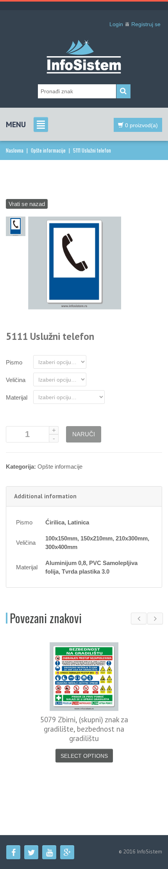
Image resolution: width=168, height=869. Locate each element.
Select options (84, 756)
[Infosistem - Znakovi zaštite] (84, 45)
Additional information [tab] (45, 496)
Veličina (15, 380)
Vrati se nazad (27, 204)
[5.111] (15, 225)
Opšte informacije (48, 150)
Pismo (14, 362)
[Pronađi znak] (123, 91)
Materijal (16, 397)
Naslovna (14, 150)
